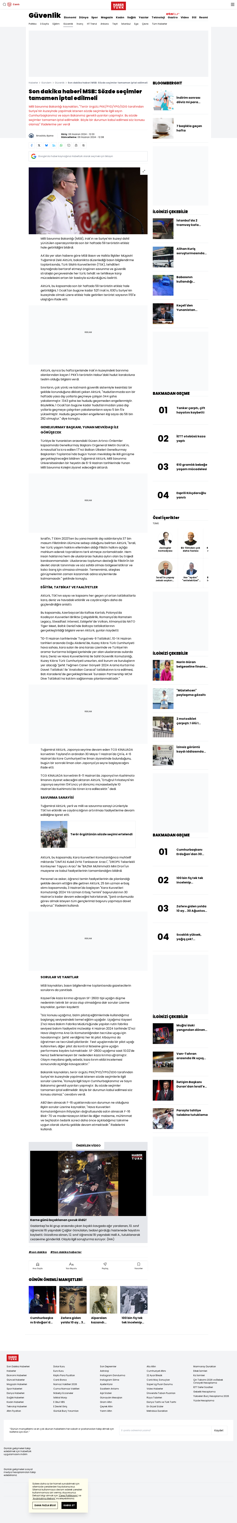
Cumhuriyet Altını (156, 1370)
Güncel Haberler (16, 1379)
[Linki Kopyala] (83, 145)
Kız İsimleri (199, 1375)
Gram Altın (106, 1402)
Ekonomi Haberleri (17, 1375)
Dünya (83, 17)
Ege (136, 23)
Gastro (173, 17)
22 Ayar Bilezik (154, 1375)
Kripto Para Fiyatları (64, 1375)
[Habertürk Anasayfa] (118, 5)
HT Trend (92, 23)
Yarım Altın (106, 1410)
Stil (194, 17)
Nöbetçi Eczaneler (63, 1393)
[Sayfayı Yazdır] (76, 145)
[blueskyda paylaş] (46, 145)
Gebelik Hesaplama (204, 1391)
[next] (145, 1306)
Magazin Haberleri (17, 1384)
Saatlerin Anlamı (109, 1388)
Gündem (46, 82)
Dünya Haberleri (15, 1393)
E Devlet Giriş (60, 1406)
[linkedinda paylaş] (54, 145)
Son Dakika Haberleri (18, 1366)
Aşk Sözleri (106, 1393)
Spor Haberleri (14, 1388)
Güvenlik (45, 15)
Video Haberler (155, 1388)
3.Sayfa (44, 23)
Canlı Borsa (60, 1379)
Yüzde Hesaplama (203, 1400)
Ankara (105, 23)
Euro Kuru (58, 1370)
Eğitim (56, 23)
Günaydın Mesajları (111, 1397)
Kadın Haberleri (15, 1402)
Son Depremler (108, 1366)
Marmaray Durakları (204, 1366)
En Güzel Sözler (155, 1406)
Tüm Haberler (159, 23)
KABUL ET (69, 1505)
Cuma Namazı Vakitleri (66, 1388)
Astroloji (104, 1370)
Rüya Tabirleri (154, 1397)
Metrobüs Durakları (157, 1410)
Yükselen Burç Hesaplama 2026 (211, 1396)
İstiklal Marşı (60, 1397)
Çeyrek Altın (106, 1406)
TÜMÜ (156, 523)
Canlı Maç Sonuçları (158, 1379)
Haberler (33, 82)
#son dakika (38, 1252)
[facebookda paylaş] (32, 145)
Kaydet (218, 1430)
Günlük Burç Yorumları (66, 1410)
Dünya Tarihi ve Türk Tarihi (161, 1402)
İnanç (80, 23)
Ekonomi (70, 17)
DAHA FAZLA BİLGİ (45, 1505)
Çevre (145, 23)
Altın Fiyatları (14, 1410)
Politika (32, 23)
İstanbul (126, 23)
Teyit (115, 23)
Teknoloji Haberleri (17, 1406)
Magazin (107, 17)
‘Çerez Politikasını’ (68, 1495)
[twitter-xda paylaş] (39, 145)
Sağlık (131, 17)
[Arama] (4, 4)
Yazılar (144, 17)
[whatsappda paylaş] (61, 145)
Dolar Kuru (59, 1366)
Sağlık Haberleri (15, 1397)
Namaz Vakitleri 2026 (65, 1384)
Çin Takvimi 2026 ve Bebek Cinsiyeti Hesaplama (208, 1381)
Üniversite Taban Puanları (161, 1393)
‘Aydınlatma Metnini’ (44, 1498)
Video (185, 17)
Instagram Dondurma (112, 1375)
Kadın (120, 17)
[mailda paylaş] (69, 145)
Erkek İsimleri (200, 1370)
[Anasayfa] (13, 1357)
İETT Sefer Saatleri (203, 1387)
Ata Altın (151, 1366)
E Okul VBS (59, 1402)
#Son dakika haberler (66, 1252)
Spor (94, 17)
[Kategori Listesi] (232, 4)
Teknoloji (158, 17)
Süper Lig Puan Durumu (160, 1384)
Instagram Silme (109, 1379)
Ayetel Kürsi (106, 1384)
